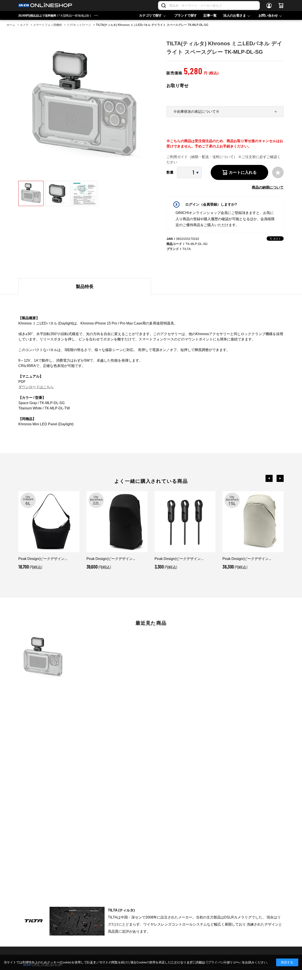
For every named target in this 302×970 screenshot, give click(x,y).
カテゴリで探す (150, 15)
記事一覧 (210, 15)
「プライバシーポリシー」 (223, 962)
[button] (269, 478)
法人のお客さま (234, 15)
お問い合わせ (268, 15)
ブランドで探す (185, 15)
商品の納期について (268, 187)
